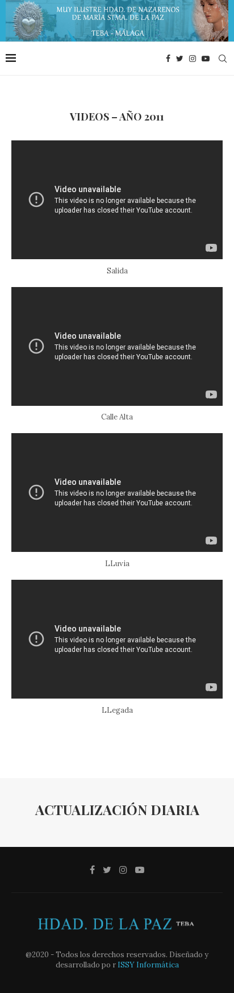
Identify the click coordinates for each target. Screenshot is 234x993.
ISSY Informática (147, 965)
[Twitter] (179, 58)
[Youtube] (206, 58)
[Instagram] (192, 58)
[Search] (222, 58)
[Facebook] (168, 58)
